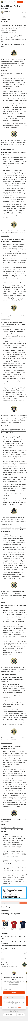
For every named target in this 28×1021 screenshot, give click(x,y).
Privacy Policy (15, 1003)
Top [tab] (2, 959)
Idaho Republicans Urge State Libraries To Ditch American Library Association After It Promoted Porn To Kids (13, 431)
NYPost (3, 824)
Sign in (25, 2)
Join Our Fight (13, 948)
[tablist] (4, 959)
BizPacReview (5, 236)
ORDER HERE (4, 933)
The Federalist (5, 319)
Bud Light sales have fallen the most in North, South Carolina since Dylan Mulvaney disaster (13, 829)
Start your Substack (10, 1014)
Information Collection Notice (18, 1002)
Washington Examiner (7, 149)
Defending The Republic (9, 11)
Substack (7, 1018)
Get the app (20, 1014)
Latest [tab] (6, 959)
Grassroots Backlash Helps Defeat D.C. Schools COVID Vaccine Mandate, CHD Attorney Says (12, 679)
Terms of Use (21, 1001)
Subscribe (20, 2)
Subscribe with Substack (15, 997)
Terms (23, 1010)
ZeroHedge (4, 70)
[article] (14, 965)
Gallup (3, 602)
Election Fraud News (7, 962)
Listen (25, 12)
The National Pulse (6, 743)
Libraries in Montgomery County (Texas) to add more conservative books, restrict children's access (13, 529)
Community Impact (6, 524)
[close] (24, 972)
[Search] (25, 959)
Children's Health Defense (8, 674)
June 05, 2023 (4, 964)
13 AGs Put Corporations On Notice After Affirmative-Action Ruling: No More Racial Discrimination (13, 324)
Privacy (19, 1010)
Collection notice (14, 1011)
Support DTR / (5, 948)
